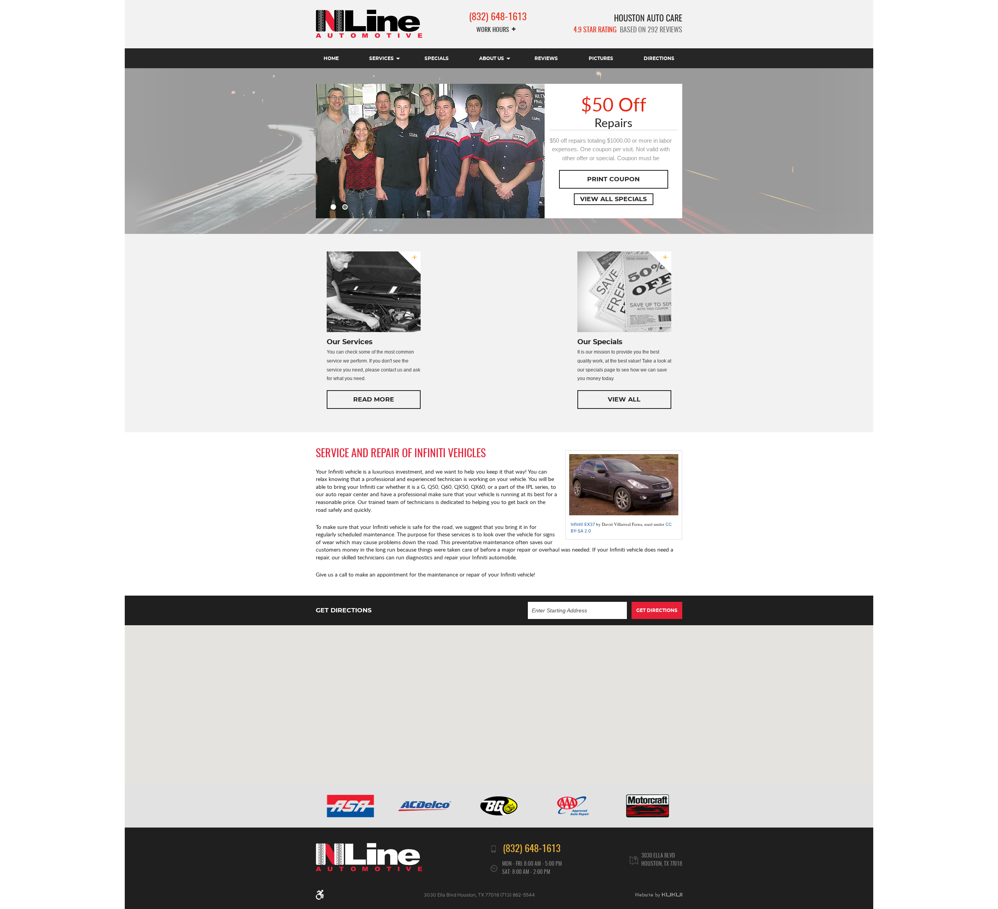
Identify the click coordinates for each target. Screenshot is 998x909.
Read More (373, 399)
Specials (437, 58)
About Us (491, 58)
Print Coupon (613, 179)
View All (624, 399)
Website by (658, 895)
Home (331, 58)
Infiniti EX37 (583, 524)
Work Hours (492, 30)
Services (381, 58)
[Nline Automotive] (369, 24)
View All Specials (613, 199)
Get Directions (657, 610)
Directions (659, 58)
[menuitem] (331, 58)
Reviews (546, 58)
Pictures (601, 58)
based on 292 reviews (627, 30)
